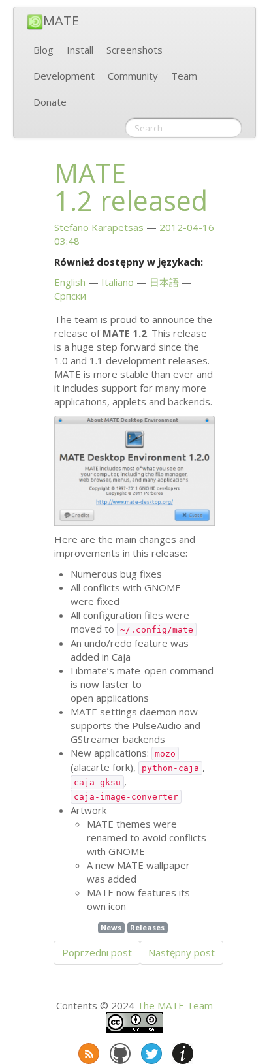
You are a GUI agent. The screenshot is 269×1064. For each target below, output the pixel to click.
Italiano (117, 282)
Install (80, 49)
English (70, 282)
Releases (147, 927)
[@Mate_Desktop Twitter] (150, 1050)
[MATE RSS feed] (87, 1050)
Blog (43, 49)
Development (64, 75)
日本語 (164, 282)
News (111, 927)
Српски (70, 295)
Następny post (181, 952)
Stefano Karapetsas (99, 227)
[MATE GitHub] (118, 1050)
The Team (175, 1005)
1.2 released (131, 187)
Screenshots (134, 49)
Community (133, 75)
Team (184, 75)
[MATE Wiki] (181, 1050)
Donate (50, 101)
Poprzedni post (97, 952)
